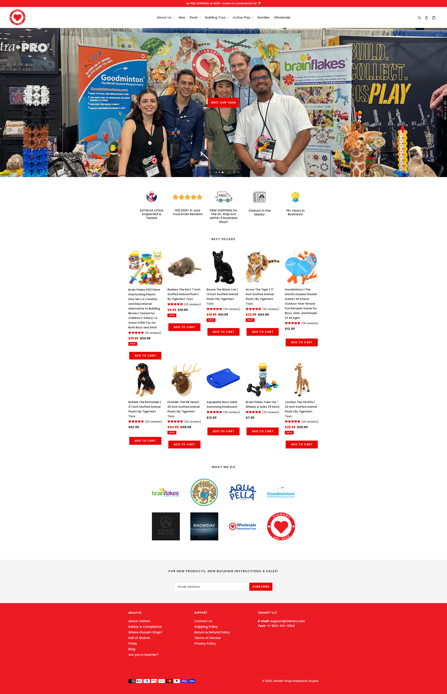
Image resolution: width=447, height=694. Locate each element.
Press (132, 643)
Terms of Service (207, 638)
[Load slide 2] (220, 173)
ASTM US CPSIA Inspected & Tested (151, 214)
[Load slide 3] (223, 173)
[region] (223, 3)
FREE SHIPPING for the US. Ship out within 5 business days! (223, 216)
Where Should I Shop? (145, 632)
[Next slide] (229, 172)
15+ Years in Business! (295, 212)
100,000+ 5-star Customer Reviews (188, 212)
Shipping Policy (206, 626)
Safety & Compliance (145, 626)
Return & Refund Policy (212, 632)
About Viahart (139, 621)
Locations (223, 108)
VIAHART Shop (282, 681)
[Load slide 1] (216, 173)
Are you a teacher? (143, 654)
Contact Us (203, 621)
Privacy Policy (205, 643)
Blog (131, 649)
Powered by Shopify (305, 681)
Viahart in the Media (259, 212)
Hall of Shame (139, 638)
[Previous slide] (209, 172)
